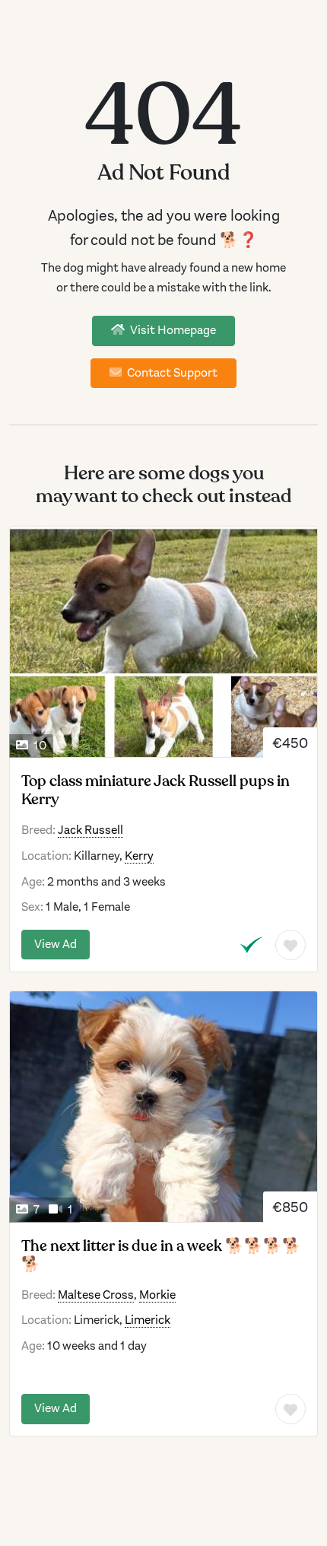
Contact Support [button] (171, 373)
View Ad (55, 944)
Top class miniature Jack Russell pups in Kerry (155, 790)
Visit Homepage (172, 330)
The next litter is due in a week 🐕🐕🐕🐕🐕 (161, 1255)
